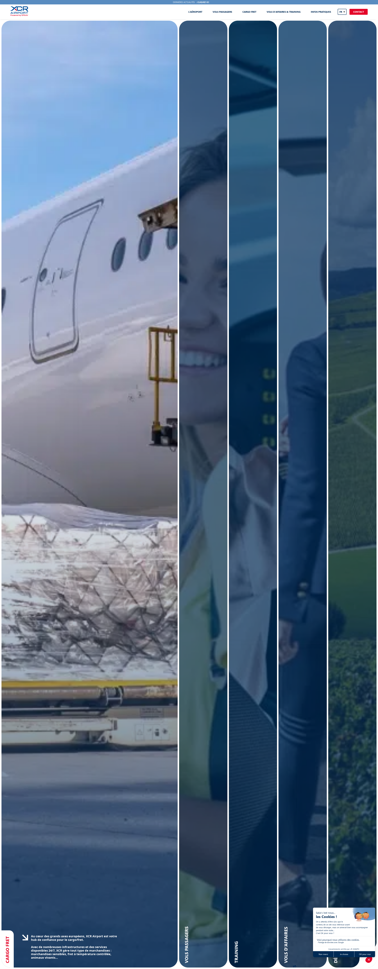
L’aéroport (195, 11)
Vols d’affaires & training (283, 11)
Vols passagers (222, 11)
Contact (358, 11)
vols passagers (186, 944)
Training (236, 952)
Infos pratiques (321, 11)
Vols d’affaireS (286, 945)
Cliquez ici (203, 2)
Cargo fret (249, 11)
